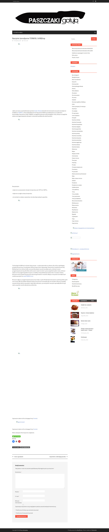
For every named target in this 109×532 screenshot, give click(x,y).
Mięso (73, 151)
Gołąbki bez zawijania (86, 305)
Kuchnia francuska (76, 122)
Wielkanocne (75, 203)
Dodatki (74, 99)
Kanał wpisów (75, 281)
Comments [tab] (84, 300)
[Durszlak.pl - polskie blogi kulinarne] (75, 253)
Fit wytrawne (75, 113)
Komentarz (18, 472)
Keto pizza (74, 55)
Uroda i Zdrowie (38, 111)
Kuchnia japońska (76, 129)
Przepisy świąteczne (77, 167)
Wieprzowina (75, 205)
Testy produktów (25, 447)
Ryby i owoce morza (77, 178)
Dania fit (74, 82)
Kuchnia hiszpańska (77, 124)
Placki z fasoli (75, 57)
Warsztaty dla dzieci (77, 200)
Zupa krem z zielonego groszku (57, 456)
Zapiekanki (75, 216)
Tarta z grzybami (18, 456)
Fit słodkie (74, 111)
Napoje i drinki (75, 153)
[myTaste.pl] (74, 233)
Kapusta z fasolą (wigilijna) (87, 313)
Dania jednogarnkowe (77, 86)
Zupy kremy (75, 223)
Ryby (73, 176)
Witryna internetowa (18, 501)
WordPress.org (75, 286)
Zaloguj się (74, 279)
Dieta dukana (75, 90)
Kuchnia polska (76, 133)
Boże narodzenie (76, 79)
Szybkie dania (75, 187)
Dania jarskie (75, 84)
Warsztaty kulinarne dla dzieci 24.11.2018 (82, 50)
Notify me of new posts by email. (24, 513)
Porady (74, 165)
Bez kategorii (75, 75)
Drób (73, 104)
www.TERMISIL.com (28, 276)
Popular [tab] (74, 300)
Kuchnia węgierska (76, 142)
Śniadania (74, 183)
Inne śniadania (75, 115)
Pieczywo (74, 160)
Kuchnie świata (76, 147)
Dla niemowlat (75, 95)
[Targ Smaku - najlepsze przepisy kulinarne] (75, 240)
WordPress (79, 530)
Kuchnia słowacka (76, 138)
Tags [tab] (92, 300)
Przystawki (75, 171)
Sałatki (74, 180)
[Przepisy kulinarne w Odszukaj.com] (80, 249)
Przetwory (74, 169)
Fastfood (74, 108)
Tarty (73, 192)
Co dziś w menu (16, 1)
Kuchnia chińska (76, 120)
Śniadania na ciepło (77, 185)
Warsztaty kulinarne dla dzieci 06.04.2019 (82, 48)
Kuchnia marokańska (77, 131)
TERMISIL (20, 112)
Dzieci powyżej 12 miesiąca (78, 106)
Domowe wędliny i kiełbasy (78, 102)
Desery (73, 88)
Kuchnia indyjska (76, 126)
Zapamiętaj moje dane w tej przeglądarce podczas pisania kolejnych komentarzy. (35, 506)
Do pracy (74, 97)
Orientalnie (75, 156)
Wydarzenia (75, 212)
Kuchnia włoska (76, 144)
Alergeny (73, 66)
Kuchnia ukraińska (76, 140)
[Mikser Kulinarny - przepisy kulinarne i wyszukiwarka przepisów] (75, 293)
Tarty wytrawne (76, 196)
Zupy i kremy (75, 221)
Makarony (74, 149)
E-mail (17, 496)
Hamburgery (84, 337)
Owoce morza (75, 158)
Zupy (73, 218)
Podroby (74, 162)
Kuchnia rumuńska (76, 135)
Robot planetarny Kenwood (79, 174)
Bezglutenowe (75, 77)
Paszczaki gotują (24, 530)
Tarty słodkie (75, 194)
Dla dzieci (74, 93)
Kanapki (74, 117)
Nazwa (17, 491)
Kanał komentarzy (76, 284)
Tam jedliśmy (75, 189)
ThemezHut (94, 530)
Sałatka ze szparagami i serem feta (81, 53)
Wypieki (74, 214)
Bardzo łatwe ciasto (85, 321)
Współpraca (75, 209)
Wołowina (74, 207)
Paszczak (26, 40)
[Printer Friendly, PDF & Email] (16, 436)
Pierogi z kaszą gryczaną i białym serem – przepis (87, 329)
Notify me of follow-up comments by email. (27, 510)
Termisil (35, 418)
